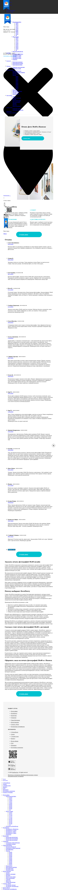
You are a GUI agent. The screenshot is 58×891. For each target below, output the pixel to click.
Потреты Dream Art (17, 71)
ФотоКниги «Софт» (17, 58)
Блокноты (15, 59)
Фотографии (14, 711)
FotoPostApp (15, 772)
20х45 (17, 81)
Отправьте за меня (17, 68)
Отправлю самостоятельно (19, 67)
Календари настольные (18, 63)
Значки (14, 96)
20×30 (17, 46)
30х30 (17, 32)
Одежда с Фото (15, 724)
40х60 (17, 87)
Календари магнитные (18, 62)
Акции (13, 734)
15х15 (17, 27)
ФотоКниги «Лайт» (17, 56)
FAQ (12, 743)
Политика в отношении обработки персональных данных (23, 775)
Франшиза (13, 745)
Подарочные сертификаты (18, 726)
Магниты (15, 104)
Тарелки (14, 103)
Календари (14, 715)
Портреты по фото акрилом (19, 72)
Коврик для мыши (17, 97)
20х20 (17, 30)
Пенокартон (15, 90)
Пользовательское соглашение (16, 776)
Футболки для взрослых (18, 110)
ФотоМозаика (16, 73)
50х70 (17, 88)
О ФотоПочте (14, 732)
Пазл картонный (16, 102)
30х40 (17, 34)
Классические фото (17, 22)
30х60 (17, 83)
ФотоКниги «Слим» (17, 55)
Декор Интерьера (15, 720)
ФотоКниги (14, 713)
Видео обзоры (14, 741)
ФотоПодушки (16, 94)
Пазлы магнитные (17, 106)
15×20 (17, 43)
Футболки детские (17, 108)
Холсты (14, 75)
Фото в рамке (16, 36)
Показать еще (11, 549)
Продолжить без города (9, 56)
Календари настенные (17, 64)
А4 (16, 35)
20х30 (17, 31)
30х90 (17, 84)
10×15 (17, 39)
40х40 (17, 85)
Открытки (13, 717)
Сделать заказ (26, 138)
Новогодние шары (17, 100)
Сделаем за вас (15, 736)
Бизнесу (13, 738)
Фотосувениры (15, 722)
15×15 (17, 42)
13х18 (17, 25)
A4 (16, 50)
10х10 (17, 23)
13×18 (17, 40)
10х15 (17, 24)
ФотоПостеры (16, 92)
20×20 (17, 44)
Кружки (14, 99)
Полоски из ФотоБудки (18, 51)
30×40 (17, 48)
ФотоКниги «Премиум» (18, 54)
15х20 (17, 28)
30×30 (17, 47)
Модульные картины (17, 91)
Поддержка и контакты (17, 747)
